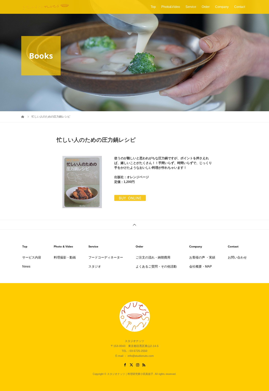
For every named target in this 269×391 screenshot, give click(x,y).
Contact (239, 6)
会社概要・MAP (200, 266)
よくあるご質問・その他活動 (156, 266)
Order (206, 6)
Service (191, 6)
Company (222, 6)
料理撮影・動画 (65, 257)
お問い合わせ (237, 257)
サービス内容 (31, 257)
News (26, 266)
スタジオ (94, 266)
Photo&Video (170, 6)
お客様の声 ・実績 (202, 257)
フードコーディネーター (105, 257)
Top (153, 6)
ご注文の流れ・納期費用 (153, 257)
